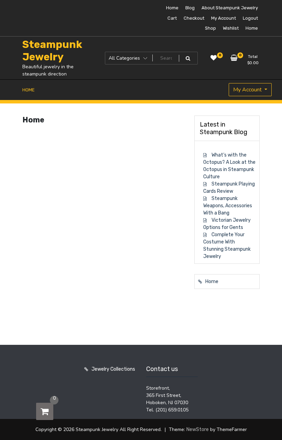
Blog (190, 7)
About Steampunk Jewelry (230, 7)
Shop (210, 28)
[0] (44, 411)
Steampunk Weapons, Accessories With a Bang (227, 206)
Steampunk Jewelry (52, 50)
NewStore (197, 429)
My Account (223, 18)
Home (172, 7)
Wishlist (231, 28)
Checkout (194, 18)
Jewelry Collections (113, 369)
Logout (250, 18)
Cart (172, 18)
